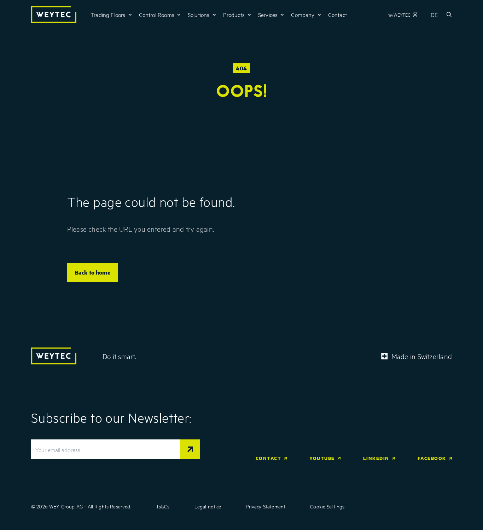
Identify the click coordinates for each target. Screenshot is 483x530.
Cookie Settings (327, 506)
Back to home (92, 272)
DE (434, 14)
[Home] (53, 14)
